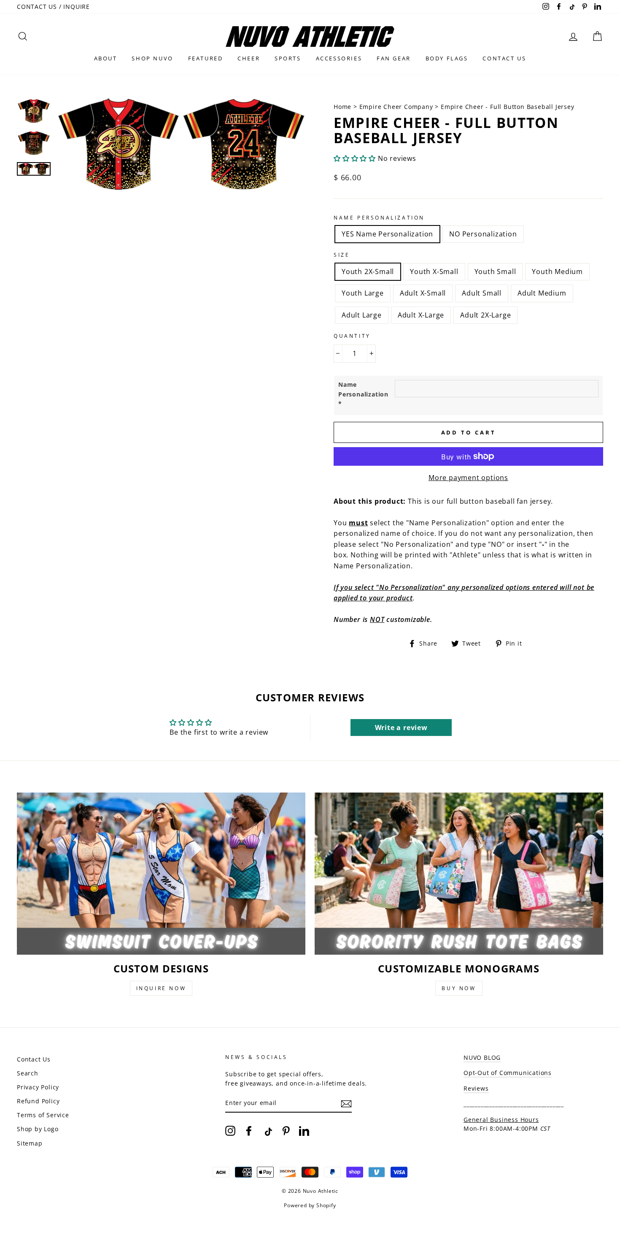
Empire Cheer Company (396, 107)
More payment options (468, 477)
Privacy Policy (38, 1087)
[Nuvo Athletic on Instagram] (230, 1130)
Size (342, 254)
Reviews (476, 1088)
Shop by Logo (38, 1129)
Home (343, 107)
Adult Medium (542, 293)
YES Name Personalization (387, 234)
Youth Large (363, 293)
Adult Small (481, 293)
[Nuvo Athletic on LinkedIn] (304, 1130)
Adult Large (362, 315)
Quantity (352, 335)
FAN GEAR (394, 58)
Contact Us (34, 1059)
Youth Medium (557, 271)
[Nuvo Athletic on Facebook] (249, 1130)
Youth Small (495, 271)
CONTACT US (504, 58)
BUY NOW (459, 988)
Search (27, 1073)
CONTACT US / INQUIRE (53, 7)
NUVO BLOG (482, 1057)
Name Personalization (379, 217)
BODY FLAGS (447, 58)
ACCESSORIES (339, 58)
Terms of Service (43, 1115)
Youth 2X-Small (368, 271)
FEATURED (205, 58)
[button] (355, 158)
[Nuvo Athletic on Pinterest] (286, 1130)
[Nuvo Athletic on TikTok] (267, 1130)
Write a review (401, 727)
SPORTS (288, 58)
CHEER (248, 58)
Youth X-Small (434, 271)
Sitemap (30, 1143)
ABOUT (105, 58)
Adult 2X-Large (485, 315)
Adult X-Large (421, 315)
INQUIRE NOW (161, 988)
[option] (181, 191)
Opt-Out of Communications (508, 1073)
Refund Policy (38, 1101)
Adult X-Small (423, 293)
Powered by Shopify (310, 1205)
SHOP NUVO (152, 58)
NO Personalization (483, 234)
